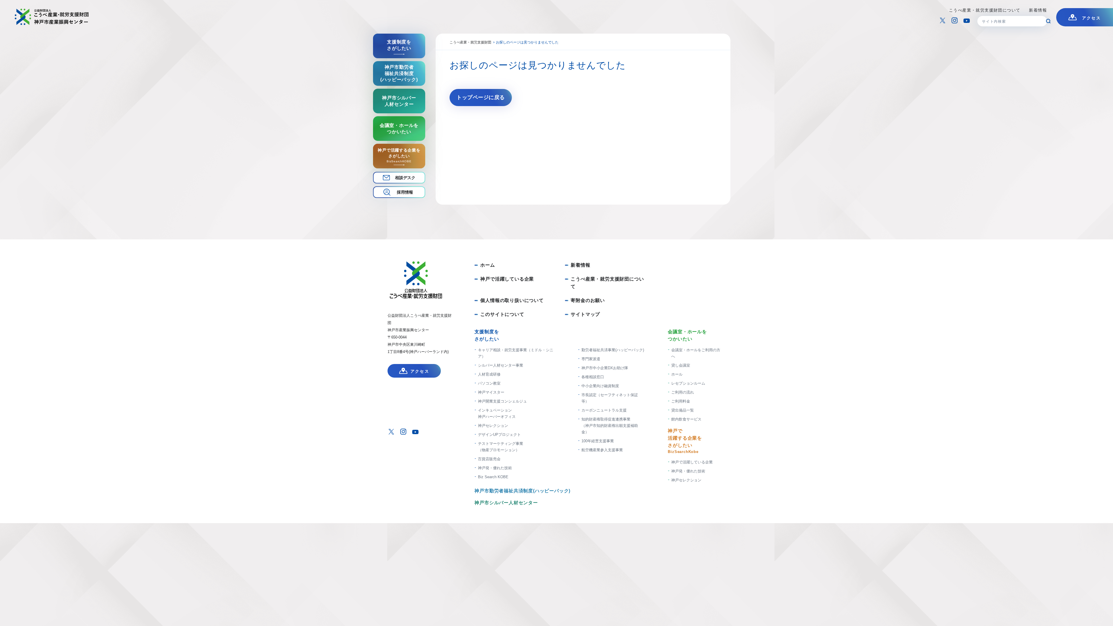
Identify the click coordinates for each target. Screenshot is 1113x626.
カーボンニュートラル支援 (604, 410)
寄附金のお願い (588, 300)
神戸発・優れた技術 (495, 468)
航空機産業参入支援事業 (602, 450)
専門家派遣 (590, 359)
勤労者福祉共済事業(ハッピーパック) (612, 350)
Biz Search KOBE (493, 477)
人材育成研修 (489, 374)
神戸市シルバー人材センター (506, 502)
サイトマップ (585, 314)
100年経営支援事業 (597, 441)
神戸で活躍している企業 (507, 278)
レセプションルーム (688, 383)
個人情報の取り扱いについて (511, 300)
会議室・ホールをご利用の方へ (695, 353)
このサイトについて (502, 314)
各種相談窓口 (592, 377)
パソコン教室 (489, 383)
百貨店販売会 (489, 459)
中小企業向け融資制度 (600, 386)
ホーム (487, 265)
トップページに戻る (481, 97)
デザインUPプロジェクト (499, 434)
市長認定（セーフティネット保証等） (609, 398)
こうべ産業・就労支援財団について (984, 10)
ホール (677, 374)
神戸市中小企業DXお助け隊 (604, 368)
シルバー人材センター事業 (500, 365)
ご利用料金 (680, 401)
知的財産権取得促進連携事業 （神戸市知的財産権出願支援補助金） (609, 425)
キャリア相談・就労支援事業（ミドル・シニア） (515, 353)
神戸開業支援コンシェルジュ (502, 401)
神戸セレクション (493, 425)
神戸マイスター (491, 392)
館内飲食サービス (686, 419)
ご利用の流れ (682, 392)
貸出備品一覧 (682, 410)
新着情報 (1038, 10)
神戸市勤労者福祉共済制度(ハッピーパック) (522, 490)
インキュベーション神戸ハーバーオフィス (497, 413)
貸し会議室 (680, 365)
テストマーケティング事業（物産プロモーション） (500, 446)
